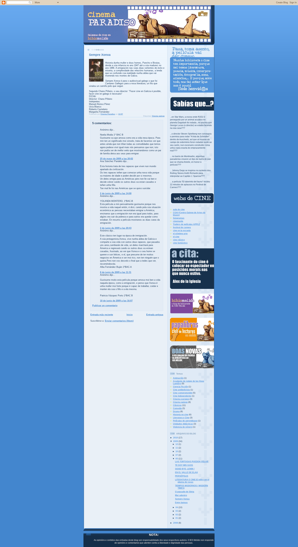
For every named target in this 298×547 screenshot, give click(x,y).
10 (177, 451)
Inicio (130, 314)
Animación (178, 378)
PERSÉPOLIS (181, 476)
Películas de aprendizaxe (185, 421)
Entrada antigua (154, 314)
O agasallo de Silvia (184, 492)
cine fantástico (180, 243)
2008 (175, 523)
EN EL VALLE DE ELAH (186, 472)
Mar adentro (181, 495)
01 (177, 518)
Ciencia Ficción (180, 386)
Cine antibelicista (181, 390)
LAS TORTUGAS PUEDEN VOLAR (191, 461)
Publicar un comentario (104, 305)
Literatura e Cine (181, 417)
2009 (175, 441)
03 (177, 511)
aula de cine (179, 209)
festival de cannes (182, 227)
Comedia (177, 408)
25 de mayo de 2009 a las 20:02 (116, 158)
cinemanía (178, 221)
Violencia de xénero (182, 427)
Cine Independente (182, 396)
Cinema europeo (181, 399)
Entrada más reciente (101, 314)
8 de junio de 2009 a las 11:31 (115, 272)
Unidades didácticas (183, 424)
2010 (175, 437)
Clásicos (177, 405)
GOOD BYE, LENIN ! (185, 469)
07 (177, 455)
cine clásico (179, 240)
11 (177, 448)
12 (177, 444)
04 (177, 507)
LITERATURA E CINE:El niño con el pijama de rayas (192, 480)
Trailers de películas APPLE (186, 224)
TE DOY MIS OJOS (184, 465)
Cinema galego (158, 116)
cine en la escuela (182, 230)
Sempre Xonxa (182, 499)
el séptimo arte (180, 233)
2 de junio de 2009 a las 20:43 (115, 228)
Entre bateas (181, 502)
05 (177, 458)
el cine (176, 237)
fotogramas (178, 218)
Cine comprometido (182, 393)
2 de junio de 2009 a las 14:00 (115, 193)
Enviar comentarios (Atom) (119, 321)
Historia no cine (180, 414)
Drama (176, 411)
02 (177, 514)
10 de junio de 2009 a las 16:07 (116, 300)
